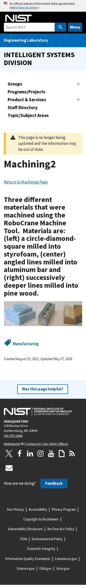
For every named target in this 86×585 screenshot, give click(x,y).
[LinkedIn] (30, 453)
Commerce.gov (66, 558)
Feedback (54, 483)
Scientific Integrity (41, 548)
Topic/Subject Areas (28, 115)
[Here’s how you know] (43, 6)
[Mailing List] (9, 468)
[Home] (18, 18)
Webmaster (12, 444)
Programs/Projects (26, 92)
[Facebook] (19, 453)
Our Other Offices (55, 444)
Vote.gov (63, 568)
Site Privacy (15, 509)
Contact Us (33, 444)
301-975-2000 (13, 436)
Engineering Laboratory (26, 40)
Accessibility (38, 509)
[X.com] (9, 453)
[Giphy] (61, 453)
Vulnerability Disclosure (25, 529)
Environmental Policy (47, 539)
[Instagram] (40, 453)
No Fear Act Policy (60, 529)
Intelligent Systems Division (39, 58)
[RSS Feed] (72, 453)
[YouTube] (51, 453)
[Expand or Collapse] (78, 84)
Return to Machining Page (26, 182)
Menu (75, 27)
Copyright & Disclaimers (41, 519)
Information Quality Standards (27, 558)
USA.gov (45, 568)
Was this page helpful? (42, 389)
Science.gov (26, 568)
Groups (15, 84)
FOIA (23, 539)
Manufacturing (26, 343)
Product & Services (27, 99)
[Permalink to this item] (42, 293)
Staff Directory (23, 107)
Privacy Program (64, 509)
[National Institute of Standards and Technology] (38, 411)
